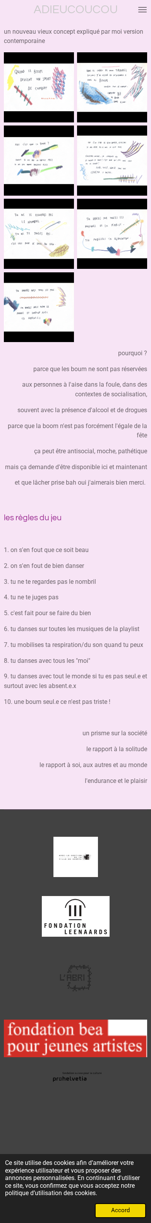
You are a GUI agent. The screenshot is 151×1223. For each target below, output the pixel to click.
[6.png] (112, 233)
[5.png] (39, 233)
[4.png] (112, 160)
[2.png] (112, 87)
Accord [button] (120, 1210)
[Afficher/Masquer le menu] (142, 9)
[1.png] (39, 87)
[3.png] (39, 160)
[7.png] (39, 307)
